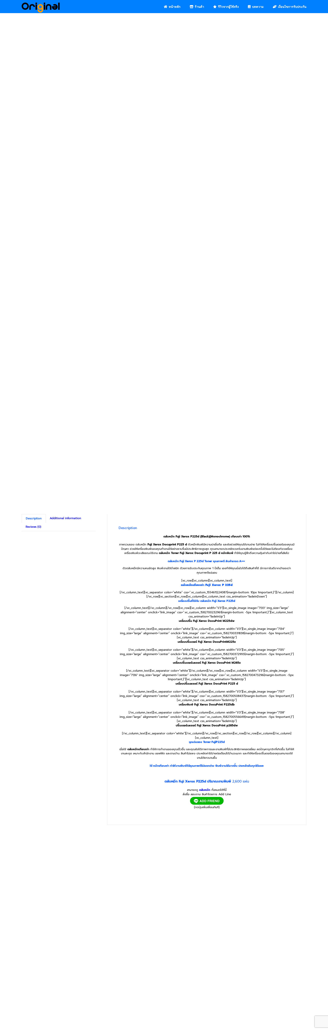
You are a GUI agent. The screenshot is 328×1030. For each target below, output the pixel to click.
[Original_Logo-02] (41, 4)
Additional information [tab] (65, 518)
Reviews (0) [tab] (33, 527)
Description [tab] (34, 518)
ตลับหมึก (204, 790)
